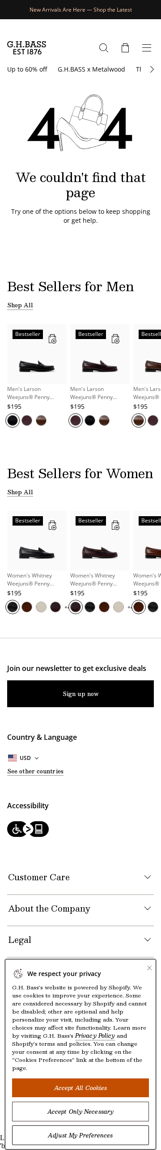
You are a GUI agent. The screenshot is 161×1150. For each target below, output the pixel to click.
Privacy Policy (95, 1035)
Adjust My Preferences (80, 1135)
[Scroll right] (151, 69)
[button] (125, 48)
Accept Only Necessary (80, 1111)
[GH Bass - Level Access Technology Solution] (80, 830)
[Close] (149, 968)
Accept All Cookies (80, 1087)
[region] (80, 380)
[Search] (104, 48)
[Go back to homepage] (26, 48)
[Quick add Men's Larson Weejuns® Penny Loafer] (52, 339)
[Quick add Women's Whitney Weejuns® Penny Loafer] (52, 525)
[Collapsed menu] (147, 48)
